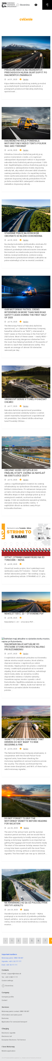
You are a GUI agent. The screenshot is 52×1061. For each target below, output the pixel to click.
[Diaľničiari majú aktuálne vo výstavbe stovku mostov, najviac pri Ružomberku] (26, 640)
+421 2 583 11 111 (11, 977)
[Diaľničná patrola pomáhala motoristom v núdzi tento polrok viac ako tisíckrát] (26, 123)
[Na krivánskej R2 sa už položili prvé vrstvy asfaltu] (26, 885)
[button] (36, 5)
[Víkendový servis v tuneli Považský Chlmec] (26, 382)
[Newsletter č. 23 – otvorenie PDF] (26, 602)
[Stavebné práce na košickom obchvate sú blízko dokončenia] (26, 215)
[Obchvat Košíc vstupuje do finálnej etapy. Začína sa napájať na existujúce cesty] (26, 452)
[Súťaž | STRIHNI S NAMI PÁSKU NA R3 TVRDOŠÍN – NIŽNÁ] (26, 540)
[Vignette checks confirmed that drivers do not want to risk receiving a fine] (26, 722)
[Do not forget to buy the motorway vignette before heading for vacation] (26, 801)
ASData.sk (38, 1058)
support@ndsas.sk (14, 974)
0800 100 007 (18, 958)
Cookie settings (7, 980)
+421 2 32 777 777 (15, 961)
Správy (25, 79)
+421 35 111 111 (11, 965)
